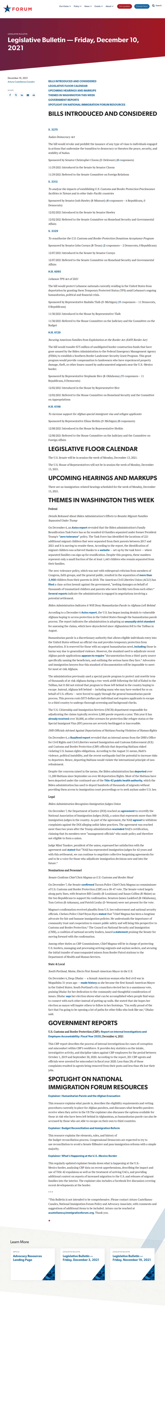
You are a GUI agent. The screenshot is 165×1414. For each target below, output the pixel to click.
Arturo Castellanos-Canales (21, 82)
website (105, 550)
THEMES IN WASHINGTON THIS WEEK (71, 95)
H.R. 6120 (54, 332)
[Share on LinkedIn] (22, 95)
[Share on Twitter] (16, 95)
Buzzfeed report (80, 737)
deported (140, 771)
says (68, 996)
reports (62, 594)
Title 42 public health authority (123, 780)
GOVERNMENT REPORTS (63, 100)
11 (120, 302)
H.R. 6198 (54, 407)
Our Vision (64, 6)
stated (71, 850)
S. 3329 (53, 231)
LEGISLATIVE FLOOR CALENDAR (68, 86)
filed (51, 584)
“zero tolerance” (69, 537)
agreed (137, 820)
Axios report (79, 527)
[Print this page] (33, 95)
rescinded (118, 829)
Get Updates (124, 6)
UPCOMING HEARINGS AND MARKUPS (72, 90)
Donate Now (142, 6)
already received (58, 719)
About (109, 6)
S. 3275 (53, 129)
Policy (77, 6)
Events (99, 6)
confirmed (87, 885)
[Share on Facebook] (10, 95)
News (87, 6)
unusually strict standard (140, 621)
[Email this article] (28, 95)
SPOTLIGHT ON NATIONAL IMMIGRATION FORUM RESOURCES (86, 105)
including (140, 646)
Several (53, 594)
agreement (128, 811)
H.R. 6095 (54, 271)
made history (89, 983)
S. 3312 (53, 182)
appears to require (92, 656)
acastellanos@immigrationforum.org (71, 1213)
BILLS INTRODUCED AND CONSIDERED (72, 81)
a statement (120, 932)
